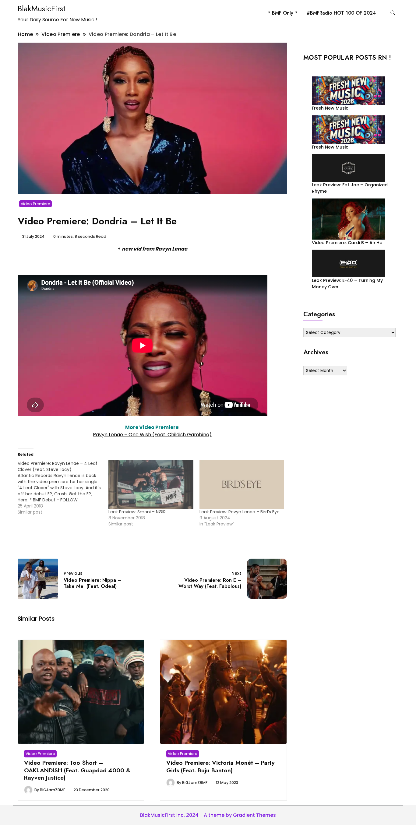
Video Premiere (35, 203)
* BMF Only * (283, 12)
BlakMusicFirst (41, 8)
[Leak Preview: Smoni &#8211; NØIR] (150, 484)
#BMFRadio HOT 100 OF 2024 (341, 12)
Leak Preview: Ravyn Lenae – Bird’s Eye (239, 512)
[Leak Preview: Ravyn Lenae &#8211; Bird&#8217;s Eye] (241, 484)
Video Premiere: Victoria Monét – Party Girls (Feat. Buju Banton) (220, 766)
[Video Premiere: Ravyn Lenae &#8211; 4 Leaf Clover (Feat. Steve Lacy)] (63, 487)
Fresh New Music (330, 108)
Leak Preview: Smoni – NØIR (137, 512)
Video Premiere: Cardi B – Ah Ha (347, 243)
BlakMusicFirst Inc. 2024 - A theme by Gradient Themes (208, 815)
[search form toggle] (392, 13)
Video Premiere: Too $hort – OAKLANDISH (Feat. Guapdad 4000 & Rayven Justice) (77, 770)
